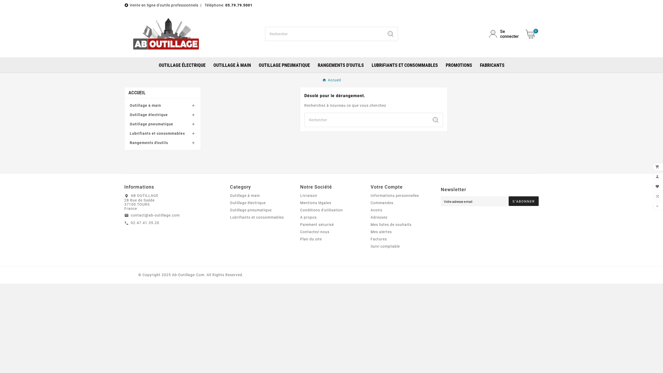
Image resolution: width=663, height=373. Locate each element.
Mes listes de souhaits (391, 225)
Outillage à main (145, 105)
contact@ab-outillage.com (155, 215)
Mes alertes (381, 232)
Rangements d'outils (149, 143)
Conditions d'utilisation (321, 210)
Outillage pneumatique (151, 124)
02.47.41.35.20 (145, 223)
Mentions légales (315, 203)
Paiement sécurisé (317, 225)
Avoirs (376, 210)
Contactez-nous (314, 232)
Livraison (308, 195)
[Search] (390, 34)
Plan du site (311, 239)
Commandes (382, 203)
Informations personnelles (395, 195)
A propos (308, 217)
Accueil (137, 92)
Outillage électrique (149, 115)
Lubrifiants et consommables (157, 133)
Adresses (379, 217)
